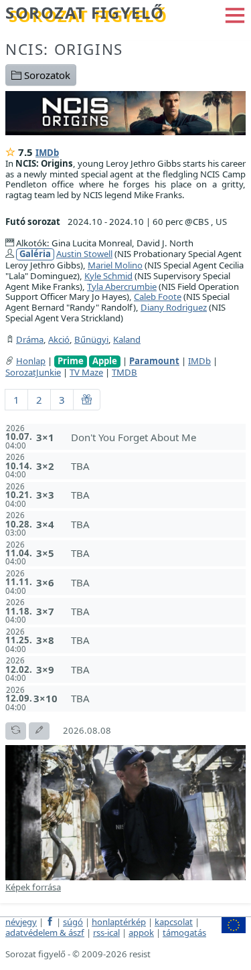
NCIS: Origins (64, 49)
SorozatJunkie (33, 372)
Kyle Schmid (108, 276)
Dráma (30, 339)
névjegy (21, 922)
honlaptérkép (119, 922)
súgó (73, 922)
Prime (71, 361)
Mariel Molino (115, 265)
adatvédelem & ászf (44, 932)
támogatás (184, 932)
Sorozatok (45, 75)
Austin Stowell (84, 254)
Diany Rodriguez (174, 307)
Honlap (31, 361)
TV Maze (86, 372)
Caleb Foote (157, 297)
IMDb (47, 153)
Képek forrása (33, 887)
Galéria (35, 254)
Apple (104, 361)
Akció (59, 339)
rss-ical (106, 932)
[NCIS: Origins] (125, 111)
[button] (235, 14)
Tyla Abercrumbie (122, 286)
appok (141, 932)
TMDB (124, 372)
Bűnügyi (91, 339)
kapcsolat (174, 922)
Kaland (127, 339)
